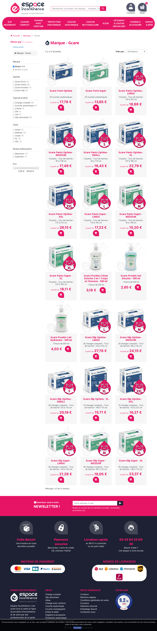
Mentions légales (88, 597)
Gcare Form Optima (61, 90)
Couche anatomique (26, 105)
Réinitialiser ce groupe (21, 69)
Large (19, 135)
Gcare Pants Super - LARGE (96, 215)
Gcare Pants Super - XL (61, 277)
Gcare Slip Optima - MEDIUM (131, 339)
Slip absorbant (23, 117)
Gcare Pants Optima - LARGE (131, 92)
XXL (18, 141)
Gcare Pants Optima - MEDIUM (61, 154)
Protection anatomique (56, 618)
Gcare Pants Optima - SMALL (96, 154)
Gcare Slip (21, 90)
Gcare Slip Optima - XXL (131, 400)
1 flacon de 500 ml (96, 284)
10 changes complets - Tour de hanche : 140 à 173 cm (96, 406)
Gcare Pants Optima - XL (131, 154)
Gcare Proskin (23, 87)
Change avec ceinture (55, 603)
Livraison (84, 594)
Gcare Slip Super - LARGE (61, 462)
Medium (20, 132)
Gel (18, 111)
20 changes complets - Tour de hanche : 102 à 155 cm (96, 344)
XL (18, 138)
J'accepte (77, 628)
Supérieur (21, 156)
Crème (19, 108)
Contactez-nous (87, 612)
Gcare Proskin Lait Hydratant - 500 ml (61, 339)
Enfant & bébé (52, 612)
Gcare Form (22, 81)
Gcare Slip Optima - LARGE (96, 339)
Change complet (24, 102)
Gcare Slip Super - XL (131, 460)
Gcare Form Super (96, 90)
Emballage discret (88, 609)
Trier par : (120, 51)
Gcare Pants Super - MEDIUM (130, 215)
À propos (84, 603)
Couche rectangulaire (55, 609)
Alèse (47, 600)
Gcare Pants (22, 84)
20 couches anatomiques (61, 97)
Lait (18, 114)
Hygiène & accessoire (55, 615)
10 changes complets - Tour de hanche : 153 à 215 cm (131, 406)
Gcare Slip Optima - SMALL (61, 400)
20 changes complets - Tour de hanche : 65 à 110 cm (61, 406)
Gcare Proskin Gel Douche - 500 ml (131, 277)
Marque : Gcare (24, 53)
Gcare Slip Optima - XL (96, 399)
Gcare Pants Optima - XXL (61, 215)
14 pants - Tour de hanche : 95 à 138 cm (61, 159)
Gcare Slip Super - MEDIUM (96, 462)
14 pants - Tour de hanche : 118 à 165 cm (130, 98)
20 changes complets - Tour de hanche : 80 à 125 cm (131, 344)
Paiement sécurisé (88, 606)
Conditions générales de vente (94, 600)
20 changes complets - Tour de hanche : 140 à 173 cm (131, 468)
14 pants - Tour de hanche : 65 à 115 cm (96, 159)
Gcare (20, 66)
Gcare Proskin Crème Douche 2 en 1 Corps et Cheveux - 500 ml (96, 278)
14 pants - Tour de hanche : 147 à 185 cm (130, 159)
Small (19, 129)
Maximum (21, 153)
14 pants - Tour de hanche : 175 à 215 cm (61, 221)
